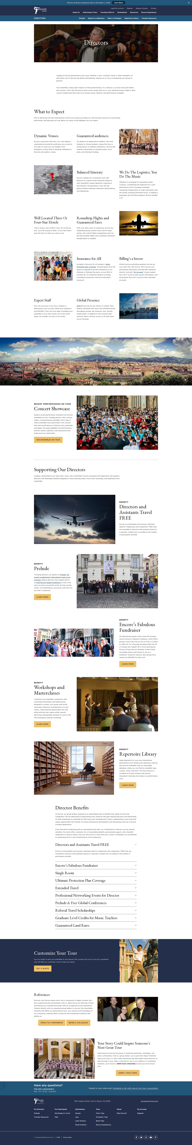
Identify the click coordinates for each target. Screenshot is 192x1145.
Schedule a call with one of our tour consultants (135, 1088)
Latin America (80, 1121)
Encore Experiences (148, 12)
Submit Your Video (127, 1073)
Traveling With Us (107, 12)
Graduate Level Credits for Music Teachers (86, 917)
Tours (98, 1109)
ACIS (78, 306)
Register (130, 8)
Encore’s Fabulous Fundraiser (76, 865)
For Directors (39, 1109)
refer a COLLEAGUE (78, 1023)
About (119, 1109)
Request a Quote (142, 8)
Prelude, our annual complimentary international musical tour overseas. (52, 577)
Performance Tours (90, 12)
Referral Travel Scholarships (75, 910)
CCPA (58, 1137)
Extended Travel (66, 887)
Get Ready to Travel (62, 1113)
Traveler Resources (149, 18)
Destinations (122, 12)
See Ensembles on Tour (48, 440)
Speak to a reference (52, 1023)
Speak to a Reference (96, 18)
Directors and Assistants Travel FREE (82, 844)
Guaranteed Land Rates (72, 925)
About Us (76, 12)
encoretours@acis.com (149, 1101)
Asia (77, 1117)
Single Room (64, 872)
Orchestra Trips (102, 1117)
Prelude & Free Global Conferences (80, 902)
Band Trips (100, 1121)
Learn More (118, 3)
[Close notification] (189, 3)
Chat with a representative (44, 1089)
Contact (153, 8)
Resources (134, 12)
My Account (138, 272)
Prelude (82, 18)
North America (80, 1125)
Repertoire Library (131, 18)
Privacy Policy (67, 1137)
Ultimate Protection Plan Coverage (80, 880)
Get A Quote (42, 968)
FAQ (56, 1117)
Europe (78, 1113)
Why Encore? (122, 1113)
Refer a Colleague (114, 18)
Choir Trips (100, 1113)
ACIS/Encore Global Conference (48, 583)
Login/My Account (117, 8)
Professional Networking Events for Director (87, 895)
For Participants (61, 1109)
